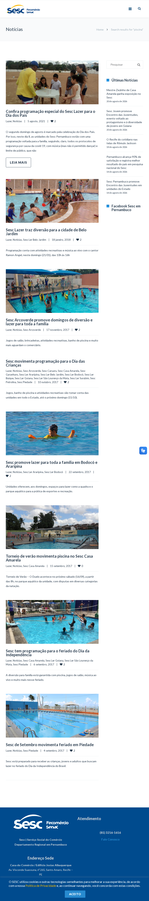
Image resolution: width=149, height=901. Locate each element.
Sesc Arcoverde (32, 329)
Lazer (9, 121)
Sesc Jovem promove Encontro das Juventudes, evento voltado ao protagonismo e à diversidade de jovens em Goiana (124, 118)
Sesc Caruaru (49, 370)
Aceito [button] (75, 894)
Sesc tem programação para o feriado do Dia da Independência (47, 652)
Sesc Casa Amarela (68, 370)
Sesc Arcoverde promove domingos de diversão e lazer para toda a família (49, 322)
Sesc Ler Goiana (24, 378)
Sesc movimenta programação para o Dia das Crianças (45, 363)
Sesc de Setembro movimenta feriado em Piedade (50, 744)
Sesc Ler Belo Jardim (34, 239)
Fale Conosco (110, 839)
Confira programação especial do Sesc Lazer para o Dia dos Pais (50, 113)
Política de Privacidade (40, 885)
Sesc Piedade (24, 382)
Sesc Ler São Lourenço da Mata (51, 378)
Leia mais (18, 162)
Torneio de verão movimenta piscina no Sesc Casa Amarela (49, 558)
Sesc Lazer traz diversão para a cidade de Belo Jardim (46, 231)
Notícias (17, 121)
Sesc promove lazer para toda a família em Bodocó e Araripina (51, 464)
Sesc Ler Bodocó (74, 374)
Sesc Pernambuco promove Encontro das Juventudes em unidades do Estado (124, 185)
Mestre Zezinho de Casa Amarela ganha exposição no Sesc (124, 93)
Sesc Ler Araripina (29, 374)
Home (100, 29)
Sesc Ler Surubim (79, 378)
